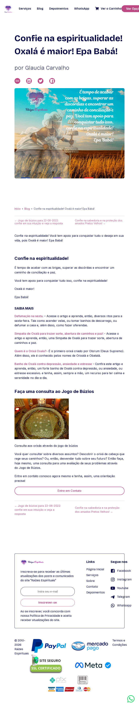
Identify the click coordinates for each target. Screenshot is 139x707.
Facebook (124, 570)
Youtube (122, 588)
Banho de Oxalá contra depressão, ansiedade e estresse (53, 364)
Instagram (124, 579)
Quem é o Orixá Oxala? (30, 351)
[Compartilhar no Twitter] (40, 81)
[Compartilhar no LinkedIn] (29, 81)
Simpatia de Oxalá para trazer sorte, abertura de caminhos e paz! (58, 333)
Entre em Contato (69, 490)
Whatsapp (124, 605)
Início (17, 208)
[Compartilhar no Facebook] (52, 81)
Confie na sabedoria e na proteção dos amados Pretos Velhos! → (98, 222)
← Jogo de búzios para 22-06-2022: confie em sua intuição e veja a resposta (38, 222)
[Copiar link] (17, 81)
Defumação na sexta (28, 316)
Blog (27, 208)
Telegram (123, 596)
